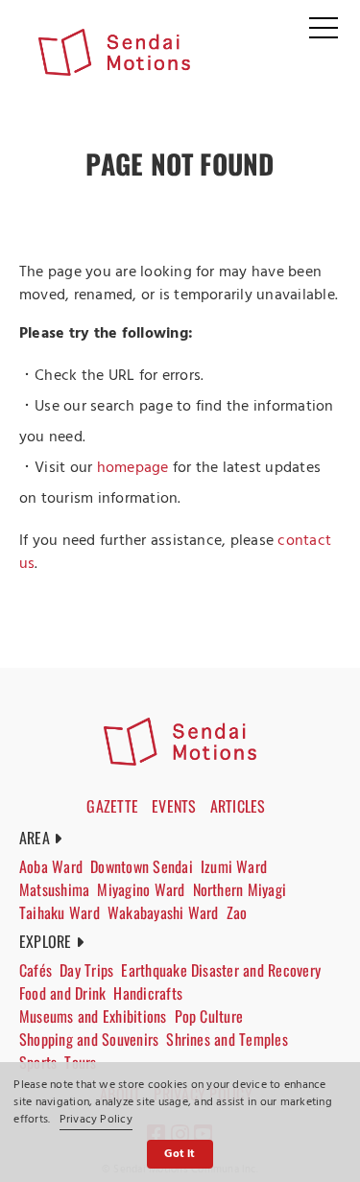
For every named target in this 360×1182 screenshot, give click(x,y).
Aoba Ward (51, 866)
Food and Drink (62, 993)
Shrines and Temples (227, 1039)
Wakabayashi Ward (163, 912)
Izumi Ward (234, 866)
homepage (133, 468)
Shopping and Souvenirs (88, 1039)
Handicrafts (147, 993)
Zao (237, 912)
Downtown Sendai (141, 866)
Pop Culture (209, 1016)
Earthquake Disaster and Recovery (221, 969)
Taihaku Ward (59, 912)
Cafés (35, 969)
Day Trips (86, 969)
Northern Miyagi (240, 889)
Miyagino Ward (140, 889)
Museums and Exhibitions (93, 1016)
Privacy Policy (96, 1119)
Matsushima (54, 889)
